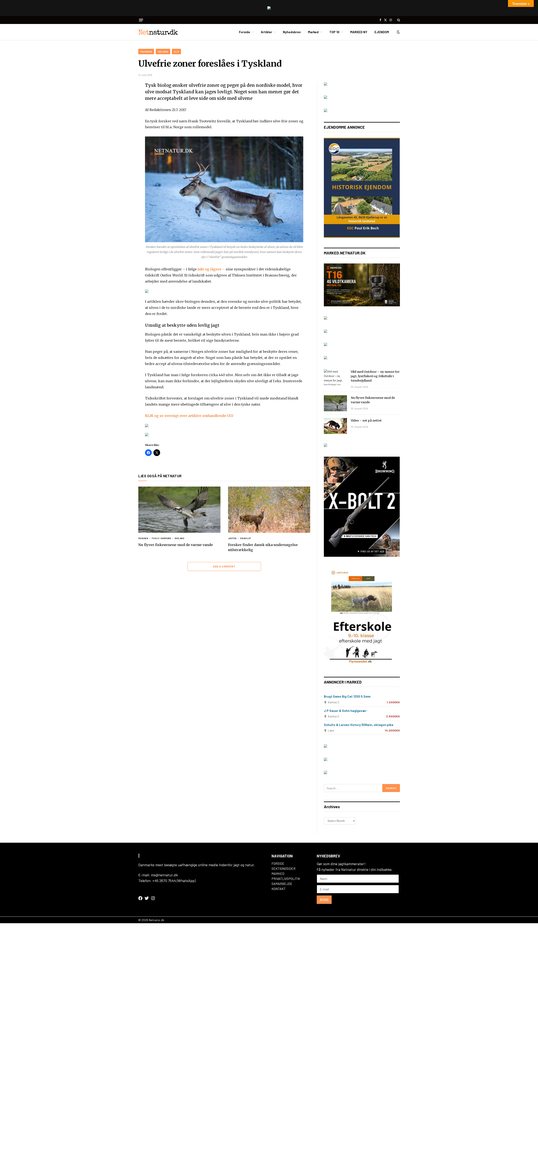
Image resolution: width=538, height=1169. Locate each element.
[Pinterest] (123, 126)
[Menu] (141, 20)
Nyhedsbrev (292, 32)
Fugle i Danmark (161, 538)
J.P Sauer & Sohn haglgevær (345, 711)
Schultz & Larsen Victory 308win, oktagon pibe (358, 725)
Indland (179, 538)
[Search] (398, 20)
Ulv (176, 51)
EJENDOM (381, 32)
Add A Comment (224, 566)
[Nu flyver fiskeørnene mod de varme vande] (179, 510)
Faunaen (146, 51)
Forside (244, 32)
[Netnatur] (159, 32)
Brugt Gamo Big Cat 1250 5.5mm (347, 696)
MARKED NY (358, 32)
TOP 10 (334, 32)
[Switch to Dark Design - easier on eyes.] (398, 32)
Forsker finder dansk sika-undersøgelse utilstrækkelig (263, 547)
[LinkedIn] (123, 116)
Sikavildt (245, 538)
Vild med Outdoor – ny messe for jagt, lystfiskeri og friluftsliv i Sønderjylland (375, 376)
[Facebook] (123, 96)
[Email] (123, 136)
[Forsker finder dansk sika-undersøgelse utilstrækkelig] (269, 510)
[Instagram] (153, 898)
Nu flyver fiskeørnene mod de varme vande (175, 545)
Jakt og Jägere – (212, 269)
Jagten (232, 538)
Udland (163, 51)
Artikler (266, 32)
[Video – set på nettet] (335, 426)
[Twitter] (123, 106)
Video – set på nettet (366, 420)
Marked (313, 32)
